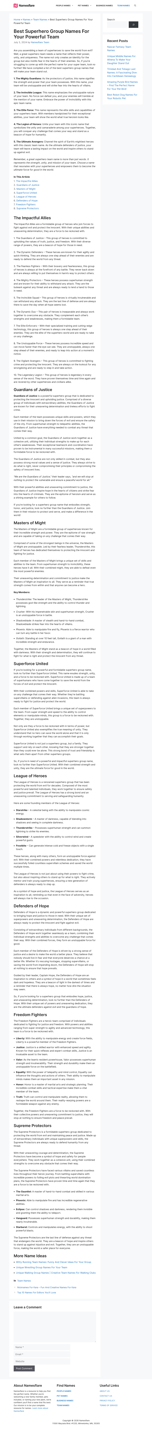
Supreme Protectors (27, 208)
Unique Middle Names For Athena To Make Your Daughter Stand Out (121, 60)
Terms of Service (109, 1405)
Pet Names (83, 5)
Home (17, 19)
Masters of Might (25, 188)
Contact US (106, 1396)
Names (26, 19)
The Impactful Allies (27, 181)
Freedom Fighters (25, 204)
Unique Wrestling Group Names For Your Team (41, 1267)
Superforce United (26, 192)
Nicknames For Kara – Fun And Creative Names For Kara (46, 1287)
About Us (105, 1391)
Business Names (104, 5)
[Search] (133, 24)
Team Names (123, 5)
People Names (63, 5)
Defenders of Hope (26, 200)
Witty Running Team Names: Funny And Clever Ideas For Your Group (53, 1262)
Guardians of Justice (27, 185)
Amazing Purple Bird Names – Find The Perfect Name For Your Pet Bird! (122, 85)
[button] (135, 5)
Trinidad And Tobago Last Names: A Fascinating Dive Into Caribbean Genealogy (122, 72)
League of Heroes (26, 196)
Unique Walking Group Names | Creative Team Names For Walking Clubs (56, 1272)
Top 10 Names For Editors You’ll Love (36, 1292)
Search (111, 19)
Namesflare (26, 5)
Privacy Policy (107, 1400)
